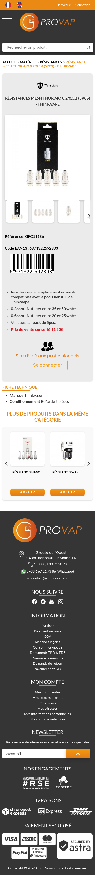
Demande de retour (47, 663)
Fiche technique (19, 387)
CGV (47, 636)
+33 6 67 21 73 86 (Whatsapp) (51, 571)
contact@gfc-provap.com (50, 578)
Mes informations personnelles (47, 714)
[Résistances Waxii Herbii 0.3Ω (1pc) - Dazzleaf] (67, 449)
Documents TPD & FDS (47, 652)
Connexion (82, 5)
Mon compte (47, 682)
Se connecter (47, 365)
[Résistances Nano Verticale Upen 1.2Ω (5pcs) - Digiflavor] (27, 449)
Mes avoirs (47, 703)
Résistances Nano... (27, 472)
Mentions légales (47, 642)
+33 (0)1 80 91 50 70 (51, 564)
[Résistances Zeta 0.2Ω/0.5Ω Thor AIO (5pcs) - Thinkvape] (17, 211)
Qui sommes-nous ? (47, 647)
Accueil (9, 62)
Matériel (28, 62)
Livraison (48, 625)
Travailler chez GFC (47, 669)
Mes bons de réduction (47, 719)
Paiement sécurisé (47, 631)
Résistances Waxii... (67, 472)
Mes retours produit (47, 697)
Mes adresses (47, 708)
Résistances (51, 62)
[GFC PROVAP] (47, 22)
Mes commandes (47, 692)
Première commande (47, 658)
